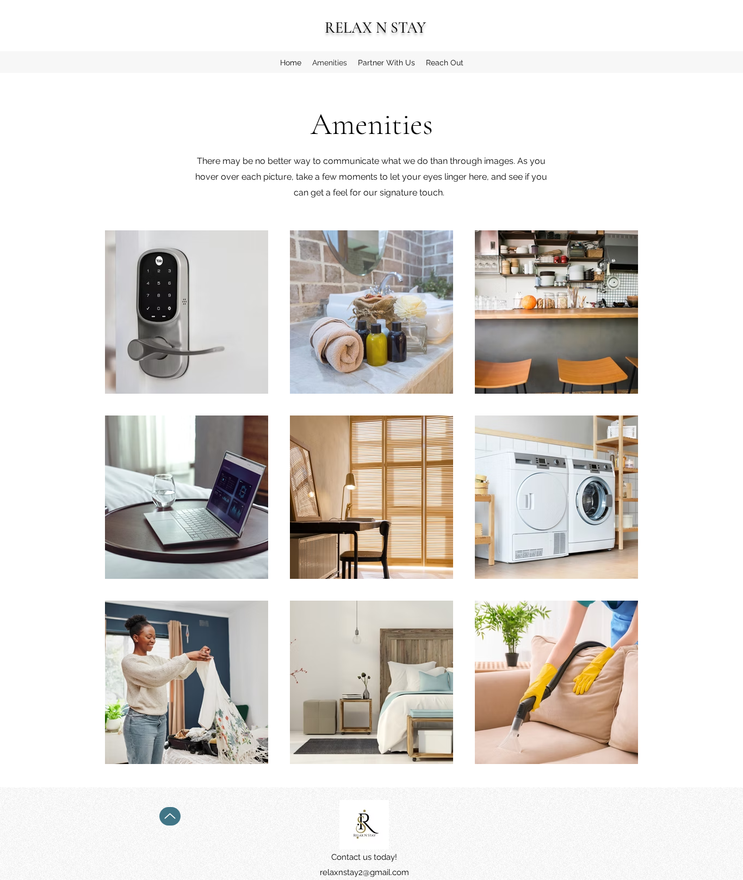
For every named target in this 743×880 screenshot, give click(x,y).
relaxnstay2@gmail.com (364, 872)
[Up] (170, 816)
